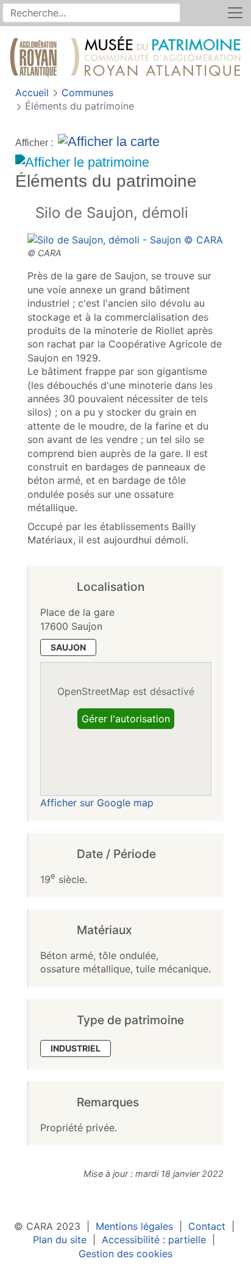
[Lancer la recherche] (172, 13)
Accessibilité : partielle (154, 1239)
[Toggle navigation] (235, 13)
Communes (87, 92)
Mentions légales (134, 1226)
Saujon (68, 647)
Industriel (76, 1048)
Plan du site (60, 1239)
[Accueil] (125, 58)
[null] (25, 214)
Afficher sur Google (97, 803)
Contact (206, 1226)
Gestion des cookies (125, 1253)
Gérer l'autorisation (126, 719)
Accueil (33, 92)
